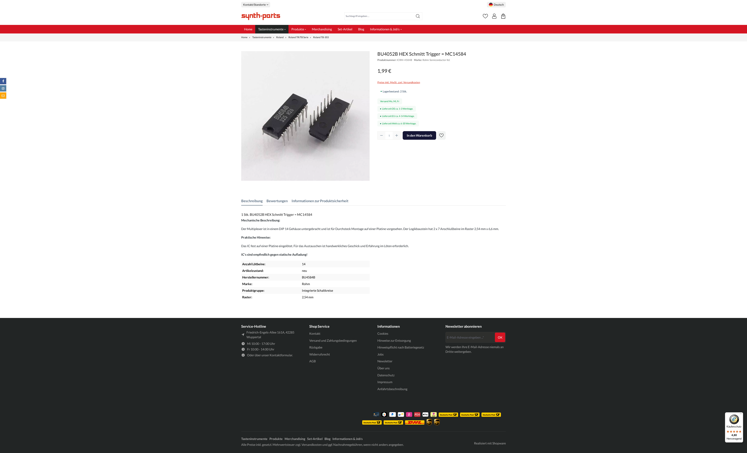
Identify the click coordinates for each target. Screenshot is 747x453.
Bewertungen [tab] (277, 201)
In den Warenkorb (419, 135)
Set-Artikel (315, 439)
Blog (327, 439)
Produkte (276, 439)
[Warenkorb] (503, 16)
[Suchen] (418, 16)
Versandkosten (312, 444)
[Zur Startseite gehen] (260, 16)
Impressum (384, 382)
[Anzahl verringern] (381, 135)
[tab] (252, 201)
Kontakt (314, 333)
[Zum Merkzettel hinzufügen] (441, 135)
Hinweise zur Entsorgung (394, 340)
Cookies (382, 333)
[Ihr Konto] (494, 16)
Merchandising (295, 439)
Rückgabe (315, 347)
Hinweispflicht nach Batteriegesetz (400, 347)
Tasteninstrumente (254, 439)
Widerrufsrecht (319, 354)
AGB (312, 361)
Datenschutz (386, 375)
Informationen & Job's (347, 439)
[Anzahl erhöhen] (397, 135)
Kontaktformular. (281, 355)
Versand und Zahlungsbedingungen (333, 340)
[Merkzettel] (485, 16)
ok (500, 337)
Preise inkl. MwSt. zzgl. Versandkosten (398, 82)
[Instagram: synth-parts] (3, 88)
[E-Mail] (3, 95)
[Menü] (740, 414)
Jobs (380, 354)
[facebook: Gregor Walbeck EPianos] (3, 81)
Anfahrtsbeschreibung (392, 389)
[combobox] (379, 16)
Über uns (383, 368)
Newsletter (384, 361)
